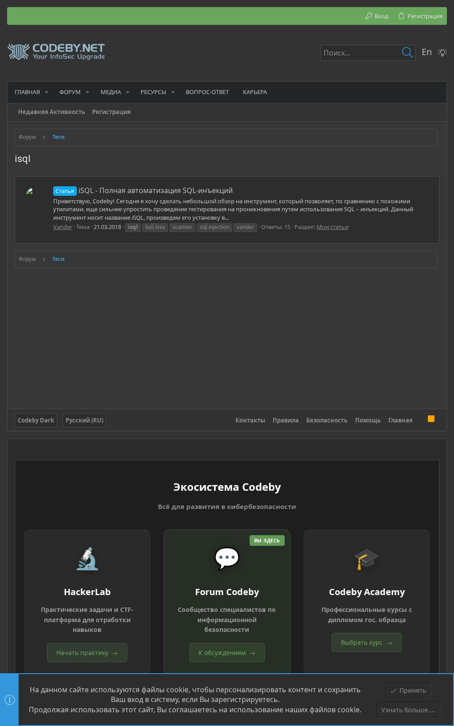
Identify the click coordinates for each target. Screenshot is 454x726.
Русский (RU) (84, 420)
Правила (286, 420)
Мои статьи (332, 227)
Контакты (250, 420)
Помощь (368, 420)
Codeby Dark (36, 420)
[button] (46, 92)
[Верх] (420, 420)
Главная (400, 420)
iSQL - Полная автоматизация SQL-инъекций (143, 190)
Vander (62, 227)
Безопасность (327, 420)
